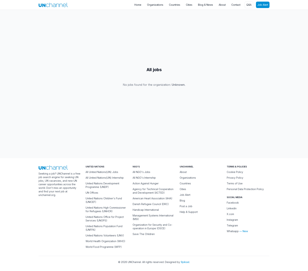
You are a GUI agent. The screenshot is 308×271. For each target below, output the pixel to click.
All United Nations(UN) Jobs (102, 171)
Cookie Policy (235, 171)
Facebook (233, 202)
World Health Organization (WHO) (105, 241)
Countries (174, 4)
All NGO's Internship (144, 177)
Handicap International (146, 209)
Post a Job (186, 206)
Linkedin (232, 208)
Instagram (232, 219)
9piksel (185, 262)
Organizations (155, 4)
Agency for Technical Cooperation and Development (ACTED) (153, 191)
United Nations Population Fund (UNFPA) (104, 228)
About (222, 4)
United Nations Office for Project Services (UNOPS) (105, 218)
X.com (230, 214)
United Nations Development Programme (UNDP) (102, 185)
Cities (189, 4)
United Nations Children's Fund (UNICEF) (104, 200)
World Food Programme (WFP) (104, 246)
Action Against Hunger (146, 183)
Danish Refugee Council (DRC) (151, 204)
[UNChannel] (53, 5)
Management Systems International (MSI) (153, 217)
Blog (182, 200)
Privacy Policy (235, 177)
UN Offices (92, 192)
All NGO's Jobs (141, 171)
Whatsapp (233, 231)
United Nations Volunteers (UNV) (105, 235)
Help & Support (189, 211)
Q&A (248, 4)
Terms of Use (235, 183)
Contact (235, 4)
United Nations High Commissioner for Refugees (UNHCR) (106, 209)
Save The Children (144, 234)
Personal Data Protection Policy (245, 189)
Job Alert (262, 4)
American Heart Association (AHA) (152, 198)
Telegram (232, 225)
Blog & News (205, 4)
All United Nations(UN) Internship (105, 177)
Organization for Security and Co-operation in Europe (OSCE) (152, 226)
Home (137, 4)
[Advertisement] (107, 38)
